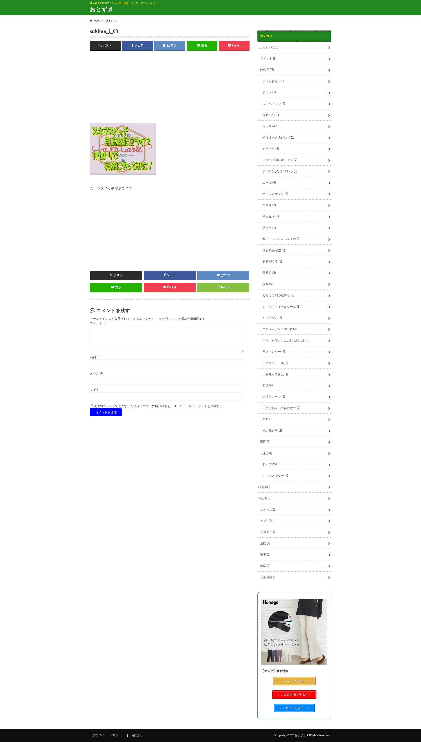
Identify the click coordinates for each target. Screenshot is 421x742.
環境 (265, 554)
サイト (94, 389)
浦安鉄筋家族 (273, 250)
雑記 (264, 498)
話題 (264, 487)
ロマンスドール (275, 363)
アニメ (269, 92)
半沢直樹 (270, 216)
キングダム (272, 318)
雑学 (265, 566)
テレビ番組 (273, 81)
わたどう (270, 148)
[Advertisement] (170, 92)
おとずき (102, 9)
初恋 (267, 385)
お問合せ (137, 735)
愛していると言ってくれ (281, 239)
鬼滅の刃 (270, 115)
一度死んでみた (275, 374)
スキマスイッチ (275, 475)
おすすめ (268, 509)
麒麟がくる (272, 261)
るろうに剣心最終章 (278, 295)
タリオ (269, 205)
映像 (267, 70)
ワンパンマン (273, 103)
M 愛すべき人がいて (278, 137)
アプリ (266, 520)
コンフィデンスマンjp (279, 329)
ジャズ (270, 464)
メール (96, 373)
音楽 (266, 453)
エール (269, 182)
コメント (98, 323)
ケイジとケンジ (275, 194)
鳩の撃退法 (272, 430)
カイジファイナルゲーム (281, 306)
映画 (268, 284)
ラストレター (273, 351)
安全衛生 (268, 532)
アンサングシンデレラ (279, 171)
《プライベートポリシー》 (107, 735)
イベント (268, 58)
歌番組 (269, 272)
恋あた (269, 227)
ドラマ (270, 126)
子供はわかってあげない (281, 408)
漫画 (265, 441)
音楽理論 (268, 577)
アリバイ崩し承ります (279, 160)
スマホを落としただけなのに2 (285, 340)
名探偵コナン (273, 397)
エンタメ (268, 47)
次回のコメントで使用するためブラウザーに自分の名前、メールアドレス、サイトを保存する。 (160, 406)
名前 (95, 357)
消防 (265, 543)
